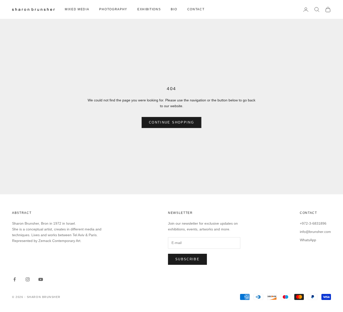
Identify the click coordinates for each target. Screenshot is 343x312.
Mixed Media (77, 9)
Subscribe (187, 259)
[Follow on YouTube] (40, 279)
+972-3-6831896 (313, 223)
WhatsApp (308, 240)
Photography (113, 9)
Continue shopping (171, 122)
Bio (174, 9)
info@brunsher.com (315, 232)
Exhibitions (149, 9)
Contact (196, 9)
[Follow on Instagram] (27, 279)
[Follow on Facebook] (14, 279)
